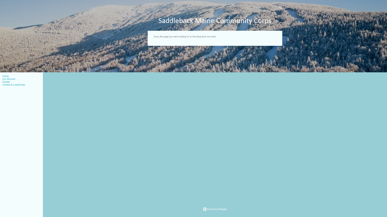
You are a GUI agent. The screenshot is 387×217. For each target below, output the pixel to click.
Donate (6, 81)
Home (5, 76)
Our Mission (8, 79)
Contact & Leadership (13, 84)
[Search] (280, 8)
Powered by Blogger (217, 209)
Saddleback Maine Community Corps (215, 21)
